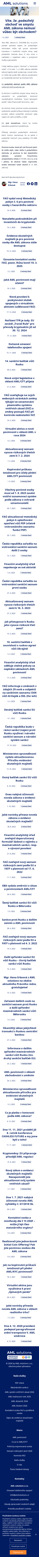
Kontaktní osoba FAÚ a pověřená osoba (19, 1411)
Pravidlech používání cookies (21, 1535)
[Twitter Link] (32, 183)
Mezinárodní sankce (19, 1387)
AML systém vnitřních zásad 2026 (19, 1392)
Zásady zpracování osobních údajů (19, 1504)
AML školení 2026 (19, 1405)
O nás (19, 1464)
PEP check (19, 1383)
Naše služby (19, 1460)
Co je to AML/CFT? (19, 1442)
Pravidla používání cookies (19, 1508)
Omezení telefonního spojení (19, 1490)
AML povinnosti (19, 1437)
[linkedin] (35, 183)
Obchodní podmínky (19, 1499)
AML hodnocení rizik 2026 (19, 1396)
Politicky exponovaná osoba (19, 1446)
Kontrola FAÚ (19, 1455)
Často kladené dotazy (19, 1469)
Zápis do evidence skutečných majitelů (19, 1419)
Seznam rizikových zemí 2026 (19, 1451)
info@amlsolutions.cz (19, 1495)
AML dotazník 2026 (19, 1401)
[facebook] (28, 183)
